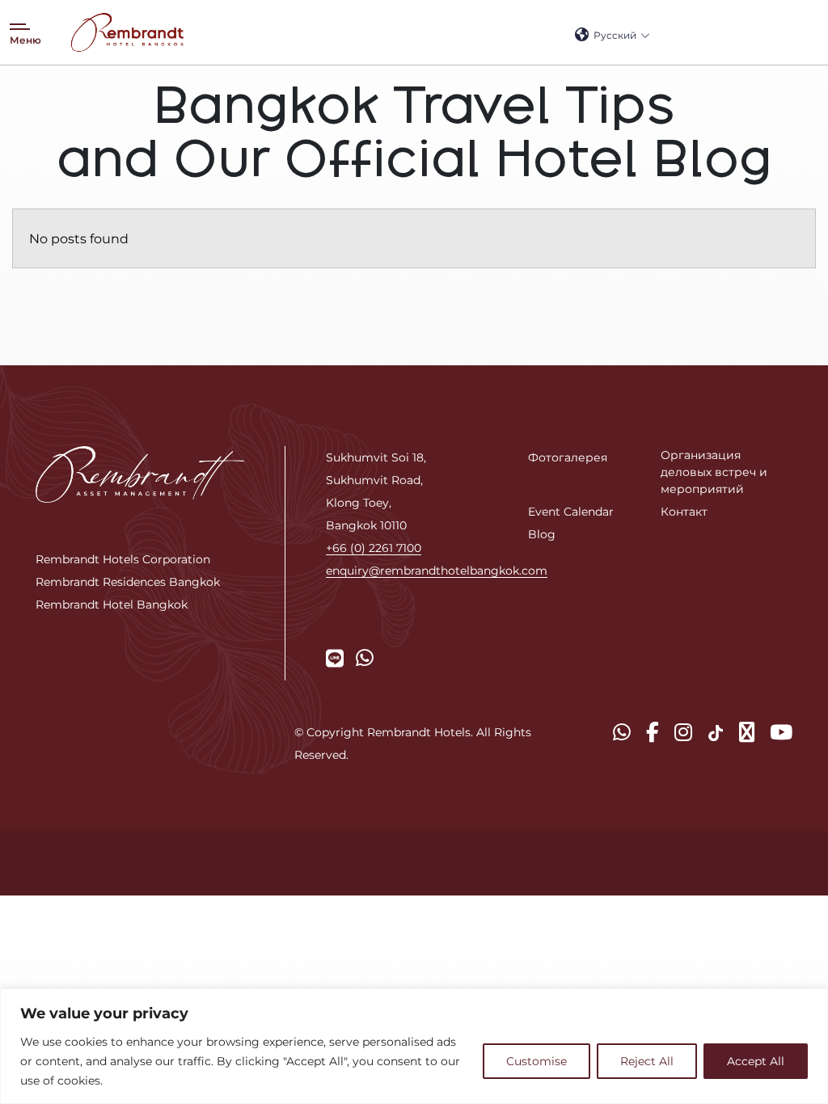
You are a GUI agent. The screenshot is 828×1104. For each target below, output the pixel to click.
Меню (25, 39)
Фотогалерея (567, 457)
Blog (542, 533)
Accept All (755, 1060)
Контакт (684, 511)
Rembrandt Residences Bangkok (128, 581)
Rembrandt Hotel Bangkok (112, 604)
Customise (536, 1060)
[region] (414, 1046)
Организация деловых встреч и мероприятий (714, 471)
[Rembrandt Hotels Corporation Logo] (140, 473)
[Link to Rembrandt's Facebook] (652, 731)
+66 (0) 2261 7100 (373, 547)
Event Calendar (571, 511)
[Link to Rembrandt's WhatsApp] (365, 657)
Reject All (647, 1060)
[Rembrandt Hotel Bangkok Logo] (127, 32)
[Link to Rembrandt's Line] (335, 657)
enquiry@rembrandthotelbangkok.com (436, 570)
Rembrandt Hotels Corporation (123, 559)
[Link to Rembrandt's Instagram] (683, 731)
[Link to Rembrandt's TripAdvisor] (746, 731)
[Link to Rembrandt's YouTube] (781, 731)
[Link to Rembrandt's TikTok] (716, 731)
